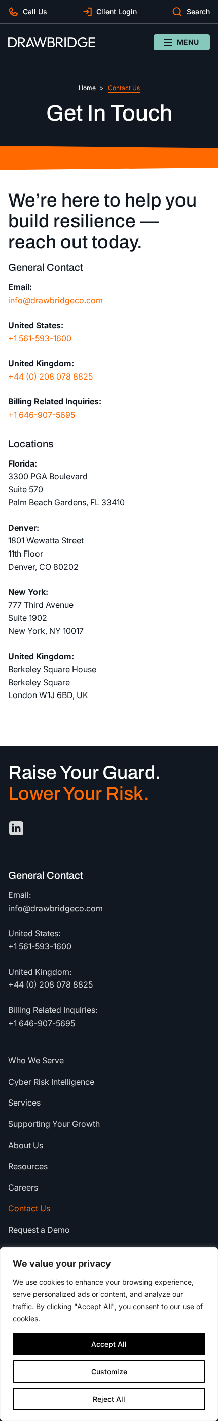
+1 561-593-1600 (39, 338)
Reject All (109, 1399)
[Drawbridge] (51, 42)
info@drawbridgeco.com (55, 300)
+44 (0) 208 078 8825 (50, 376)
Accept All (109, 1344)
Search (198, 11)
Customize (109, 1371)
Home (87, 88)
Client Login (116, 11)
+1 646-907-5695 (41, 415)
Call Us (35, 11)
